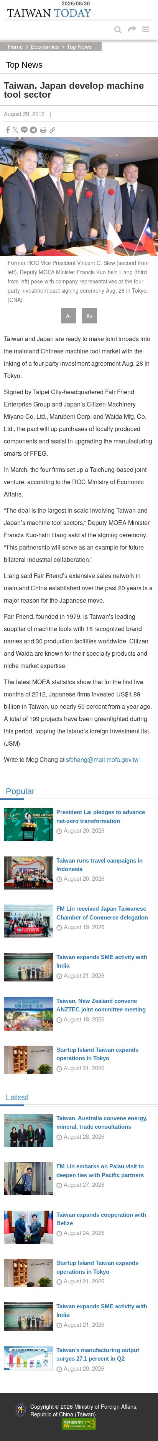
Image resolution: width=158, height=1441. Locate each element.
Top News (79, 46)
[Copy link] (52, 130)
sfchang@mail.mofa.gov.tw (102, 759)
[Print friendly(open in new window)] (43, 130)
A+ (89, 316)
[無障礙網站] (79, 1423)
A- (68, 316)
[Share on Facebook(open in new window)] (8, 130)
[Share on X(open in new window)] (16, 130)
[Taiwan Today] (49, 12)
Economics (45, 46)
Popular (20, 791)
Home (15, 46)
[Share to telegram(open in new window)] (33, 130)
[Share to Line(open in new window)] (24, 130)
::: (8, 4)
